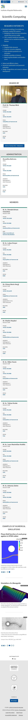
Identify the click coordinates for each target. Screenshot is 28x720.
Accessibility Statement (11, 715)
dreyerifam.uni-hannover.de (10, 259)
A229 (4, 312)
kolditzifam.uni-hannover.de (10, 461)
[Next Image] (5, 572)
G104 (4, 353)
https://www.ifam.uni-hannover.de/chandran (8, 233)
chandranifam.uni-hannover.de (11, 228)
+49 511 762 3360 (7, 112)
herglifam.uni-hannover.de (10, 296)
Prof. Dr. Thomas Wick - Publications (14, 145)
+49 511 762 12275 (7, 291)
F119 (4, 191)
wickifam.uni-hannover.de (10, 121)
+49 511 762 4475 (7, 116)
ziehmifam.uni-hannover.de (10, 502)
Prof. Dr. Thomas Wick (20, 710)
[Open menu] (26, 7)
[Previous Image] (1, 572)
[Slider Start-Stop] (3, 572)
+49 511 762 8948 (7, 327)
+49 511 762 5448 (7, 368)
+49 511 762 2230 (7, 165)
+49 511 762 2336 (7, 410)
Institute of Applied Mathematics (11, 10)
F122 (4, 138)
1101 (4, 133)
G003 (4, 394)
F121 (4, 436)
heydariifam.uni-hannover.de (11, 337)
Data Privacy (19, 712)
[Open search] (26, 2)
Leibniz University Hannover (16, 707)
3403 (4, 307)
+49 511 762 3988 (7, 170)
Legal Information (10, 712)
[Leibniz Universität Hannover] (5, 1)
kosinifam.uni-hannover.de (10, 378)
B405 (4, 276)
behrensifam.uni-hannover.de (11, 175)
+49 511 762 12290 (7, 218)
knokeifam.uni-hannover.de (10, 419)
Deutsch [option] (22, 1)
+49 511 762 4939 (7, 249)
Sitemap (21, 715)
